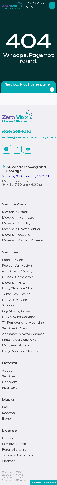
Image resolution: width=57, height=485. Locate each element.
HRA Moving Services (19, 317)
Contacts (9, 382)
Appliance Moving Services (23, 334)
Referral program (16, 449)
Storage (8, 305)
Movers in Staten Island (21, 229)
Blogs (6, 418)
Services (9, 376)
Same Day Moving (16, 294)
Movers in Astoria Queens (22, 240)
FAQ (5, 407)
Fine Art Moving (14, 299)
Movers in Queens (16, 234)
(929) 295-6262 (16, 132)
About (7, 370)
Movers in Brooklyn (17, 223)
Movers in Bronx (15, 212)
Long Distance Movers (20, 351)
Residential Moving (17, 265)
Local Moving (12, 260)
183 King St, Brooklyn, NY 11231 (26, 176)
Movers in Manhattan (19, 217)
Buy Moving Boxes (16, 311)
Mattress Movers (16, 345)
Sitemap (9, 461)
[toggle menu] (52, 5)
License (8, 438)
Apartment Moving (17, 271)
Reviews (8, 413)
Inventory (9, 387)
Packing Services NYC (19, 339)
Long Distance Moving (20, 288)
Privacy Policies (14, 443)
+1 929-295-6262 (34, 5)
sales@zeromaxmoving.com (29, 137)
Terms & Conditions (17, 455)
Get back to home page (27, 84)
